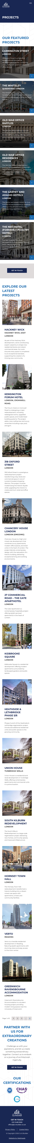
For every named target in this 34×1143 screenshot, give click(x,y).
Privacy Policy (10, 1129)
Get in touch (17, 270)
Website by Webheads (17, 1138)
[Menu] (30, 3)
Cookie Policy (24, 1129)
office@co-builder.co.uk (17, 1125)
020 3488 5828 (17, 1122)
